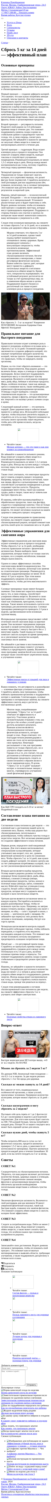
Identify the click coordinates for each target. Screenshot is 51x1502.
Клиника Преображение (13, 2)
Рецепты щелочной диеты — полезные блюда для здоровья (26, 1359)
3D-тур (10, 35)
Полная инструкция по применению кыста (27, 1464)
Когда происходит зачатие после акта (19, 1433)
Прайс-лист (12, 32)
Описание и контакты (17, 38)
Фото (9, 25)
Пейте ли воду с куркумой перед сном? (26, 1469)
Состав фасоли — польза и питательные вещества (25, 1294)
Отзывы (11, 30)
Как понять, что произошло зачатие (18, 1428)
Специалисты (13, 27)
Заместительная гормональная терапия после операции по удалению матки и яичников (23, 1401)
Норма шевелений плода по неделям (19, 1392)
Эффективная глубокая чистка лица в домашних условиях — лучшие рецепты (26, 1444)
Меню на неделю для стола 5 (21, 1474)
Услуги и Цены (14, 22)
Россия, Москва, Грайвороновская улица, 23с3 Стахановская (23, 7)
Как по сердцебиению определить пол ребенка (23, 1408)
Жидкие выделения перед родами (17, 1413)
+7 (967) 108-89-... (17, 12)
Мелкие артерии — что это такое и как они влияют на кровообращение (28, 448)
